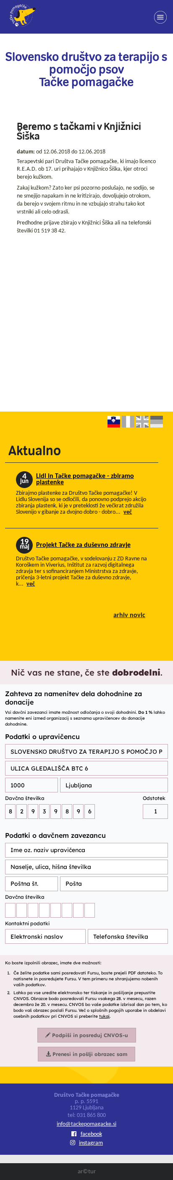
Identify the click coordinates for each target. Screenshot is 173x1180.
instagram (91, 1143)
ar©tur (87, 1172)
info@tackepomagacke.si (86, 1124)
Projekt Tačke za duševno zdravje (83, 545)
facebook (91, 1134)
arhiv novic (129, 615)
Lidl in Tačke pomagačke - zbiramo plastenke (85, 479)
